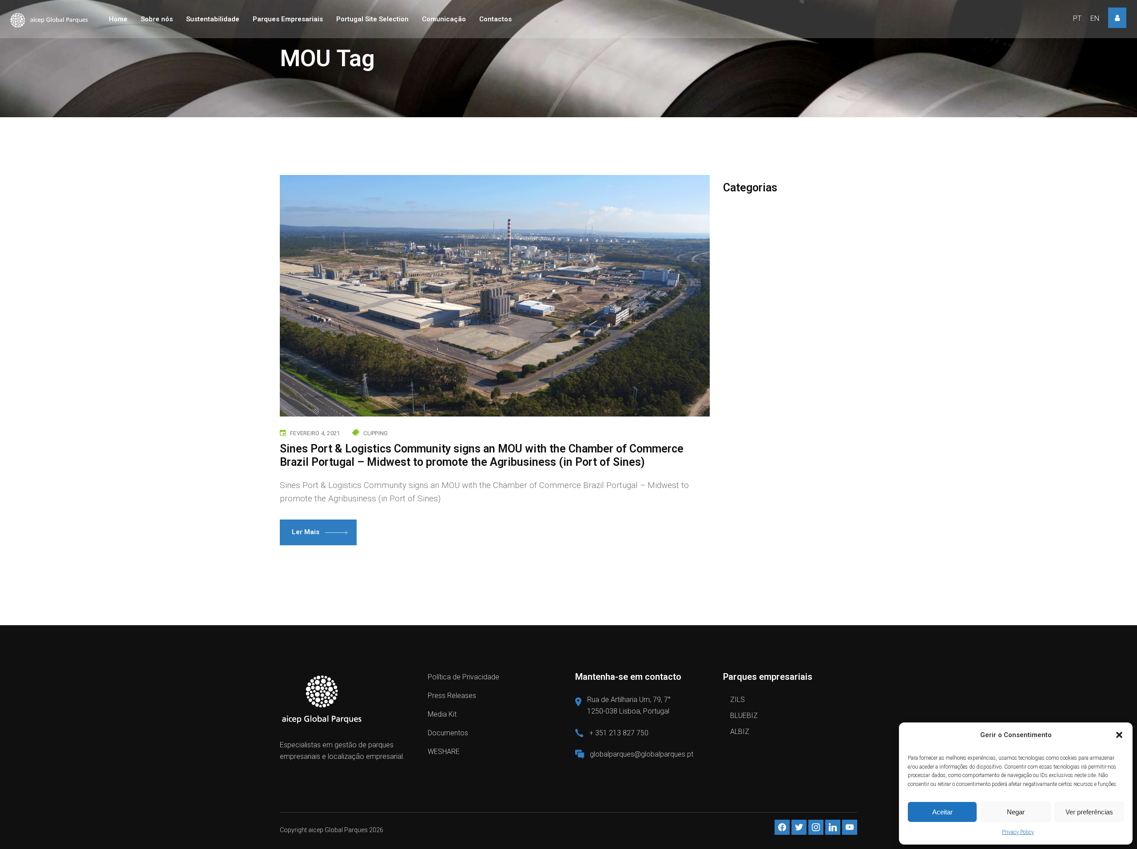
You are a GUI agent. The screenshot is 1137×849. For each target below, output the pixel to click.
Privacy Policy (1018, 832)
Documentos (448, 733)
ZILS (737, 699)
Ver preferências (1089, 812)
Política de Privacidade (463, 677)
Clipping (375, 433)
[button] (1119, 734)
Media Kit (442, 714)
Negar (1016, 812)
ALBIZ (739, 731)
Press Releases (452, 695)
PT (1077, 18)
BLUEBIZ (744, 715)
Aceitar (942, 812)
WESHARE (444, 751)
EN (1094, 18)
